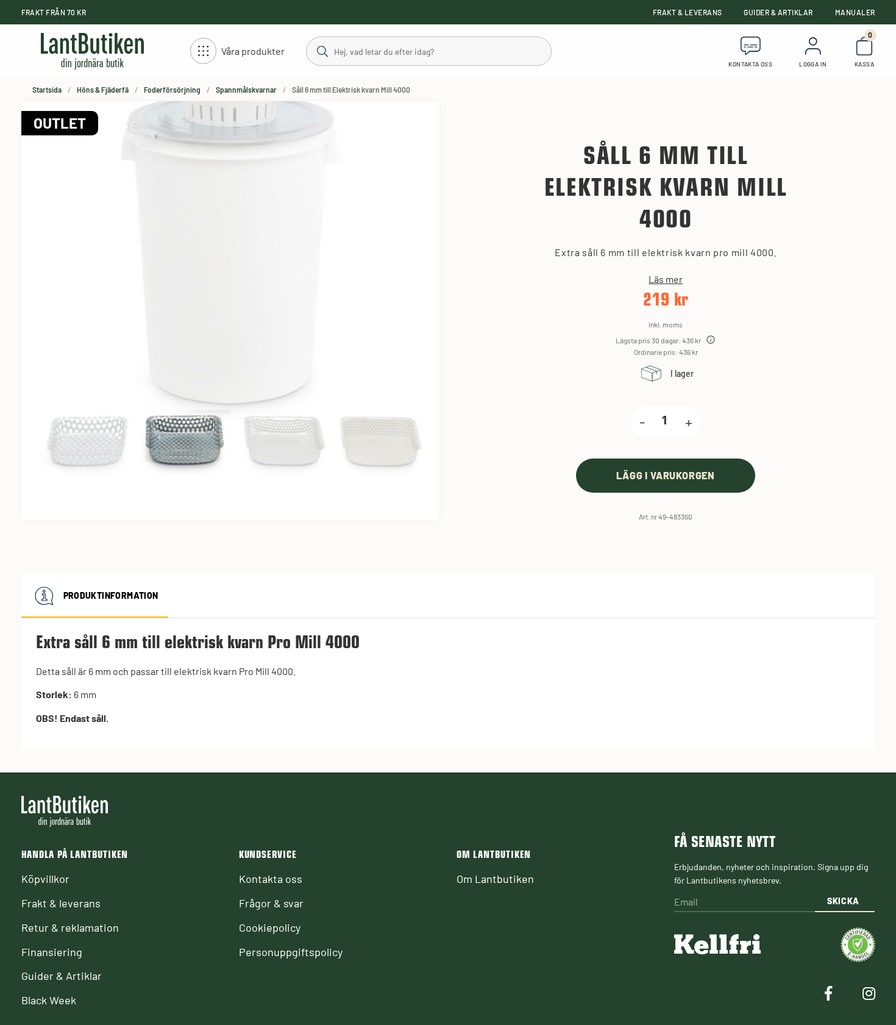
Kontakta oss (270, 878)
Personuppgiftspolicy (291, 952)
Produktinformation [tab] (110, 595)
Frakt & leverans (687, 12)
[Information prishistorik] (711, 340)
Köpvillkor (45, 878)
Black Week (48, 1000)
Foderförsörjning (172, 89)
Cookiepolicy (269, 927)
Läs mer (666, 279)
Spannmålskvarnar (246, 89)
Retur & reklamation (70, 927)
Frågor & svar (271, 903)
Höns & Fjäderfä (103, 89)
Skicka (843, 901)
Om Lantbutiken (495, 878)
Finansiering (51, 952)
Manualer (855, 12)
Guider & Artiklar (778, 12)
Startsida (47, 89)
